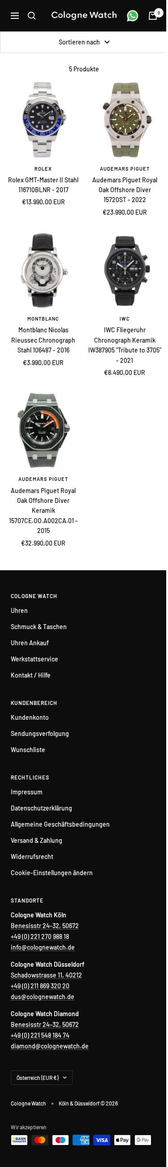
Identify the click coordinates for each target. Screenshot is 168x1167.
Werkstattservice (34, 659)
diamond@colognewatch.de (50, 1046)
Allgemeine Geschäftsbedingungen (60, 824)
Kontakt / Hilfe (31, 675)
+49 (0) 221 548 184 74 (40, 1035)
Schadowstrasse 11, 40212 (46, 975)
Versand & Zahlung (36, 840)
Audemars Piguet (125, 169)
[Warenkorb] (152, 16)
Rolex (43, 169)
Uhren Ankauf (30, 643)
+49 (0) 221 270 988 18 (40, 936)
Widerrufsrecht (32, 856)
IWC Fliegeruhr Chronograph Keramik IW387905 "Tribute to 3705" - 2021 (124, 345)
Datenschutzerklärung (41, 808)
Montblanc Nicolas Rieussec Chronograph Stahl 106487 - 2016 (43, 340)
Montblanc (43, 318)
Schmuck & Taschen (39, 626)
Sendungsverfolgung (40, 733)
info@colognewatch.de (43, 947)
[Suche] (32, 16)
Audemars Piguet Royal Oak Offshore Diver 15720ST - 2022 (124, 190)
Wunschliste (28, 749)
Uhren (19, 610)
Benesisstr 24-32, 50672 (45, 925)
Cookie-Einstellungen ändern (52, 872)
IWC (125, 318)
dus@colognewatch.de (42, 996)
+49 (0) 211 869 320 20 (40, 986)
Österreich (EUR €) (37, 1078)
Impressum (27, 792)
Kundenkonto (30, 717)
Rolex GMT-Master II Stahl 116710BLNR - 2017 (43, 185)
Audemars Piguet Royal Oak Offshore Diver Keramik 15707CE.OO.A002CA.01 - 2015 (43, 511)
